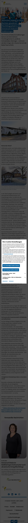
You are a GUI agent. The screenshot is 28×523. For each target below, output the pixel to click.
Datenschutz (5, 281)
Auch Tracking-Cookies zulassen (10, 270)
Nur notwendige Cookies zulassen (11, 265)
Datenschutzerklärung (8, 253)
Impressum (11, 281)
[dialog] (14, 261)
